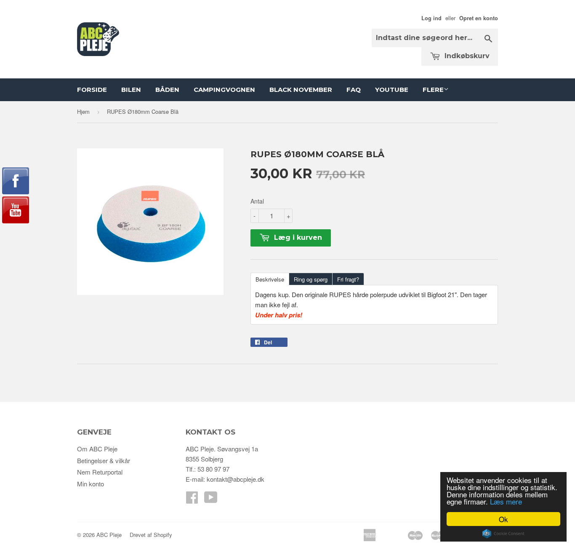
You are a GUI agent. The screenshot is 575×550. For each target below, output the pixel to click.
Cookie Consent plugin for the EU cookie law (503, 533)
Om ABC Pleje (97, 448)
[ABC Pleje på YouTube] (211, 499)
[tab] (269, 278)
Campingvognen (224, 90)
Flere (433, 90)
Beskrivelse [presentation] (270, 279)
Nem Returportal (99, 471)
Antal (257, 201)
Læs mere (506, 501)
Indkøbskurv (466, 56)
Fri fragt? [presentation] (348, 279)
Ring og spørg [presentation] (310, 279)
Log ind (431, 18)
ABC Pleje (109, 535)
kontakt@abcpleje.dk (235, 479)
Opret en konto (478, 18)
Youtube (391, 90)
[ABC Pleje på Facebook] (192, 499)
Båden (167, 90)
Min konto (90, 483)
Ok (503, 519)
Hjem (83, 111)
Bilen (131, 90)
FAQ (353, 90)
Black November (300, 90)
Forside (92, 90)
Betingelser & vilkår (103, 460)
